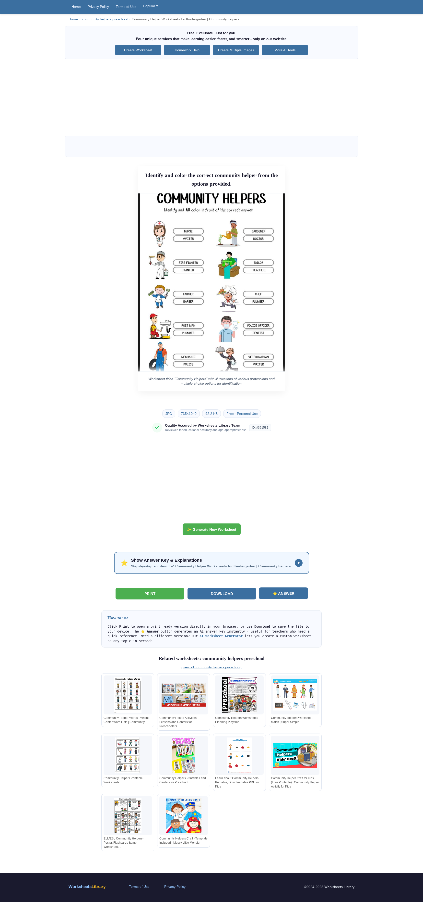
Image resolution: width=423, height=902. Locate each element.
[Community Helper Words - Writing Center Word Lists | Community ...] (128, 695)
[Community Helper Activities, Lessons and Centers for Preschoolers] (184, 695)
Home (76, 7)
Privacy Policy (98, 7)
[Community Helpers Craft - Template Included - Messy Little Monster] (184, 815)
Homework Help (187, 50)
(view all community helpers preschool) (211, 667)
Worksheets (87, 886)
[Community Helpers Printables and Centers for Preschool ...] (184, 755)
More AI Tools (284, 50)
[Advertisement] (211, 97)
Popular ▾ (150, 6)
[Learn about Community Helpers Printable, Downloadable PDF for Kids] (239, 755)
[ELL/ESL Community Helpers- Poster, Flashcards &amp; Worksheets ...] (128, 815)
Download (222, 594)
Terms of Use (126, 7)
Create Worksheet (138, 50)
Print (149, 594)
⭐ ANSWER (283, 593)
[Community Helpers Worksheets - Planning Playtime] (239, 695)
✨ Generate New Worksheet (211, 529)
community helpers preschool (105, 19)
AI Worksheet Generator (221, 636)
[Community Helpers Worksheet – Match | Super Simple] (295, 695)
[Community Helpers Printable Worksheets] (128, 755)
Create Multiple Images (236, 50)
